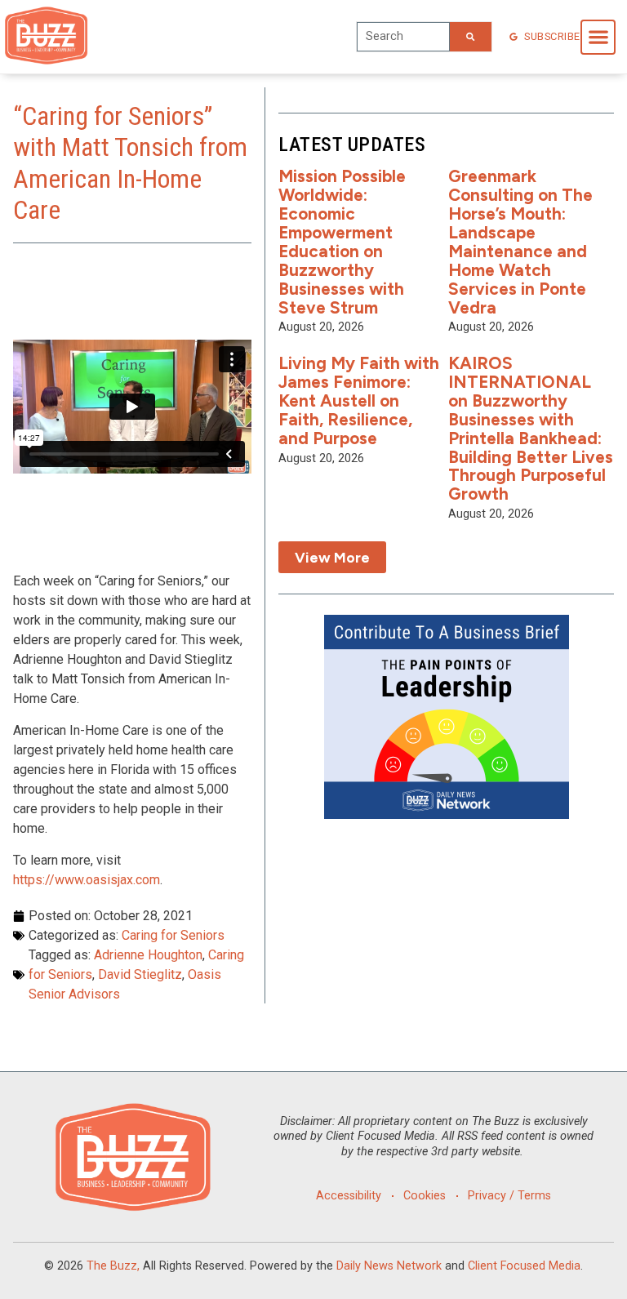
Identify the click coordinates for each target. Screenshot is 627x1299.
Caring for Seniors (173, 935)
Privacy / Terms (509, 1196)
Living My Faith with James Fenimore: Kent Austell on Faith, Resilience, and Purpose (358, 400)
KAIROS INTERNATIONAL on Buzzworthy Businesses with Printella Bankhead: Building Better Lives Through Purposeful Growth (530, 428)
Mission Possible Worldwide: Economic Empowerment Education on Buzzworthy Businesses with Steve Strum (342, 241)
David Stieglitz (140, 974)
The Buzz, (113, 1266)
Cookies (424, 1196)
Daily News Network (389, 1266)
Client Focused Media (524, 1266)
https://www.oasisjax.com (86, 880)
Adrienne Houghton (148, 955)
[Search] (470, 36)
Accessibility (348, 1196)
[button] (598, 37)
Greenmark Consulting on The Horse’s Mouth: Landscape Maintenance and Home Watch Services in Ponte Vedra (520, 241)
